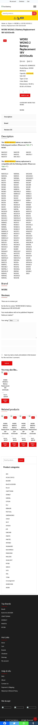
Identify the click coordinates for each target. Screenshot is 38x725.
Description (8, 117)
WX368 (28, 205)
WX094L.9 (17, 191)
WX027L (4, 262)
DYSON (8, 501)
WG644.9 (4, 251)
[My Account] (15, 18)
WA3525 (4, 154)
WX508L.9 (29, 242)
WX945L (4, 273)
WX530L (16, 187)
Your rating (5, 320)
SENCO (8, 567)
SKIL (7, 574)
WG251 (16, 236)
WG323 (16, 196)
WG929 (3, 209)
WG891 (16, 249)
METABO (8, 543)
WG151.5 (16, 222)
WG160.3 (16, 229)
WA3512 (16, 154)
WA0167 (4, 260)
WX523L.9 (17, 251)
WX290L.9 (17, 200)
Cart (28, 1)
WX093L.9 (4, 258)
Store (3, 643)
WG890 (16, 247)
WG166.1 (28, 271)
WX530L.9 (17, 218)
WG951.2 (29, 251)
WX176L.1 (16, 256)
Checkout (21, 1)
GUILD (8, 519)
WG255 (16, 240)
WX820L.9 (4, 238)
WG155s (16, 264)
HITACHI (8, 526)
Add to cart (25, 95)
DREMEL (8, 498)
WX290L (4, 229)
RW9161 (16, 271)
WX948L (16, 178)
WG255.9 (17, 214)
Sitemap (4, 657)
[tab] (18, 116)
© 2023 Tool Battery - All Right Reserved (19, 720)
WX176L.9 (17, 216)
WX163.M (29, 198)
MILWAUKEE (9, 546)
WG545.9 (29, 236)
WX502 (28, 209)
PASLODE (8, 557)
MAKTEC (8, 539)
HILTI (7, 522)
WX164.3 (28, 202)
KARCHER (8, 532)
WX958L (16, 174)
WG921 (28, 267)
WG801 (16, 202)
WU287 (28, 183)
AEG (7, 474)
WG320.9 (17, 205)
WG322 (3, 253)
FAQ (2, 676)
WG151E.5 (17, 276)
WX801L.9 (17, 194)
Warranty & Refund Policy (9, 691)
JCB (7, 529)
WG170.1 (16, 231)
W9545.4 (29, 262)
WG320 (16, 185)
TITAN (7, 577)
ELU (7, 505)
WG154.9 (29, 256)
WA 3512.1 (17, 157)
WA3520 (4, 152)
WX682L (4, 222)
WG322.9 (4, 256)
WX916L (3, 225)
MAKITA (8, 536)
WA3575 (4, 157)
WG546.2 (4, 240)
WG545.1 (4, 218)
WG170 (3, 183)
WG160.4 (4, 245)
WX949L (16, 183)
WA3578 (16, 152)
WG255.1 (29, 218)
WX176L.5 (29, 220)
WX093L (29, 240)
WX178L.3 (4, 269)
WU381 (28, 187)
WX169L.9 (4, 233)
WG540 (16, 242)
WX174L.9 (17, 207)
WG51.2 (28, 216)
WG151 (3, 207)
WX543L (4, 216)
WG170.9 (16, 180)
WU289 (28, 185)
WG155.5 (16, 233)
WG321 (16, 198)
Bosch (8, 488)
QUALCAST (9, 560)
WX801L (4, 264)
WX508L (29, 260)
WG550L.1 (29, 225)
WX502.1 (29, 211)
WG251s (16, 267)
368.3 (28, 273)
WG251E (16, 278)
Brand (6, 123)
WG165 (3, 187)
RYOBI (8, 563)
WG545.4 (4, 247)
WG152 (3, 205)
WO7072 (17, 253)
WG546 (28, 227)
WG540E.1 (29, 176)
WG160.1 (16, 225)
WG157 (3, 194)
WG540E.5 (29, 178)
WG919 (28, 214)
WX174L (16, 209)
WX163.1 (28, 191)
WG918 (28, 269)
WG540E (29, 174)
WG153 (3, 202)
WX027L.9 (17, 258)
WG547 (3, 249)
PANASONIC (9, 553)
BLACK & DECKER (11, 484)
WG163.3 (29, 264)
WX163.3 (28, 196)
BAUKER (8, 481)
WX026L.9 (17, 220)
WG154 (3, 200)
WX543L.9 (4, 271)
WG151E (16, 273)
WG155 (3, 198)
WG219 (28, 222)
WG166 (3, 185)
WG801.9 (17, 211)
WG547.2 (4, 220)
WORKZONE (9, 584)
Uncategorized (10, 581)
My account (13, 1)
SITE (7, 570)
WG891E (28, 180)
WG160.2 (17, 227)
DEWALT (8, 495)
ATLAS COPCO (10, 477)
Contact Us (4, 683)
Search (21, 460)
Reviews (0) (8, 130)
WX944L (4, 276)
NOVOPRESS (9, 550)
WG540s (16, 269)
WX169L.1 (4, 236)
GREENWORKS (10, 515)
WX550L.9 (4, 174)
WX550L (4, 176)
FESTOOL (9, 512)
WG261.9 (4, 211)
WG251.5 (16, 238)
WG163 (3, 189)
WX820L (16, 189)
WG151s (16, 262)
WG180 (3, 178)
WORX (30, 103)
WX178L (28, 245)
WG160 (3, 191)
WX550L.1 (29, 238)
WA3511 (28, 152)
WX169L (3, 227)
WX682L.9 (4, 231)
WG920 (28, 253)
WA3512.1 (29, 154)
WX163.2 (28, 194)
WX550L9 (29, 229)
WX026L (29, 249)
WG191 (28, 258)
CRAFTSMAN (9, 491)
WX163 (28, 189)
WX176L (28, 233)
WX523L (4, 242)
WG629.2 (29, 231)
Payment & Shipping (7, 687)
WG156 (3, 196)
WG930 (3, 214)
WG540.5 (17, 245)
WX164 (28, 200)
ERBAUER (8, 508)
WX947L (16, 176)
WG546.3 (4, 267)
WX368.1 (28, 207)
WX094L (16, 260)
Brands (3, 650)
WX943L (4, 278)
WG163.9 (29, 247)
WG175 (3, 180)
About (3, 680)
